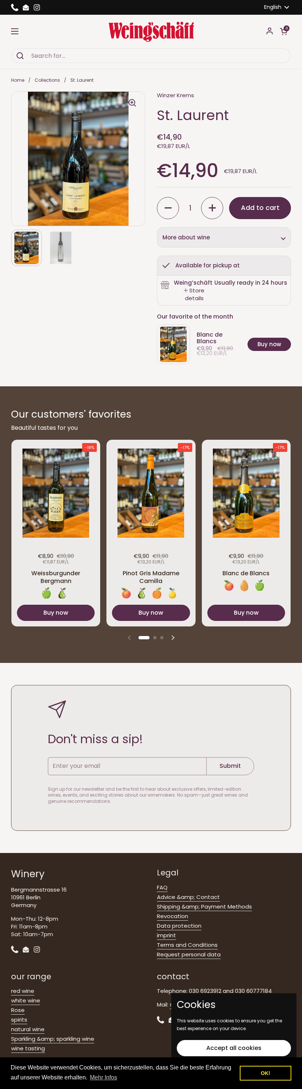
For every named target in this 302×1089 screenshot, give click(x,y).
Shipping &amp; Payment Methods (204, 906)
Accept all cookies (233, 1048)
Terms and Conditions (187, 945)
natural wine (28, 1029)
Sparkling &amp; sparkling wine (52, 1039)
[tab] (194, 294)
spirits (19, 1019)
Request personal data (189, 954)
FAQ (162, 887)
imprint (166, 935)
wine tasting (28, 1048)
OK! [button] (265, 1073)
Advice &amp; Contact (188, 897)
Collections (47, 80)
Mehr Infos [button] (103, 1077)
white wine (25, 1000)
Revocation (172, 916)
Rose (18, 1010)
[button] (283, 31)
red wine (22, 991)
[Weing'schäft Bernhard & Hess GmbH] (151, 31)
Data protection (179, 926)
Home (17, 80)
